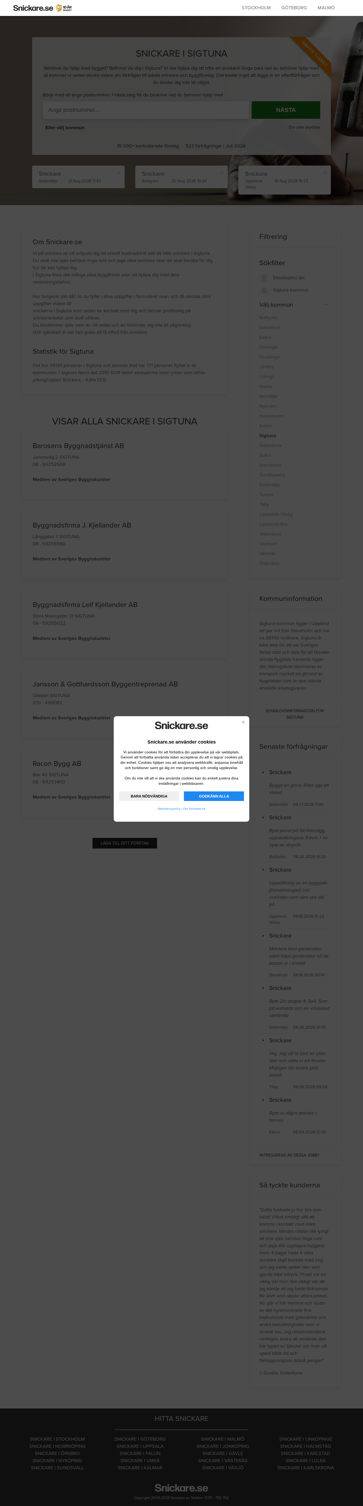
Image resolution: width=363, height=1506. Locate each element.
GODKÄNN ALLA (214, 796)
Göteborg (294, 8)
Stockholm (256, 8)
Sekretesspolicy (169, 809)
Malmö (326, 8)
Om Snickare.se (194, 809)
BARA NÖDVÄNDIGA (149, 796)
